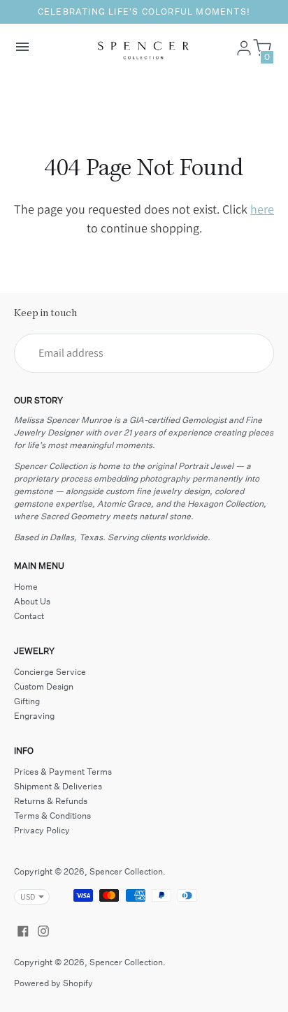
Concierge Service (50, 672)
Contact (29, 616)
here (262, 209)
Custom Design (43, 686)
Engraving (34, 715)
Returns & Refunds (50, 801)
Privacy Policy (42, 830)
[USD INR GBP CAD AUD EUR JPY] (25, 897)
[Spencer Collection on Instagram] (43, 930)
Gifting (27, 701)
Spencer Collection (126, 871)
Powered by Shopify (53, 983)
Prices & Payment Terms (63, 771)
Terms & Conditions (52, 815)
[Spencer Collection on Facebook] (23, 930)
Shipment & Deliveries (58, 786)
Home (26, 586)
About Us (32, 601)
